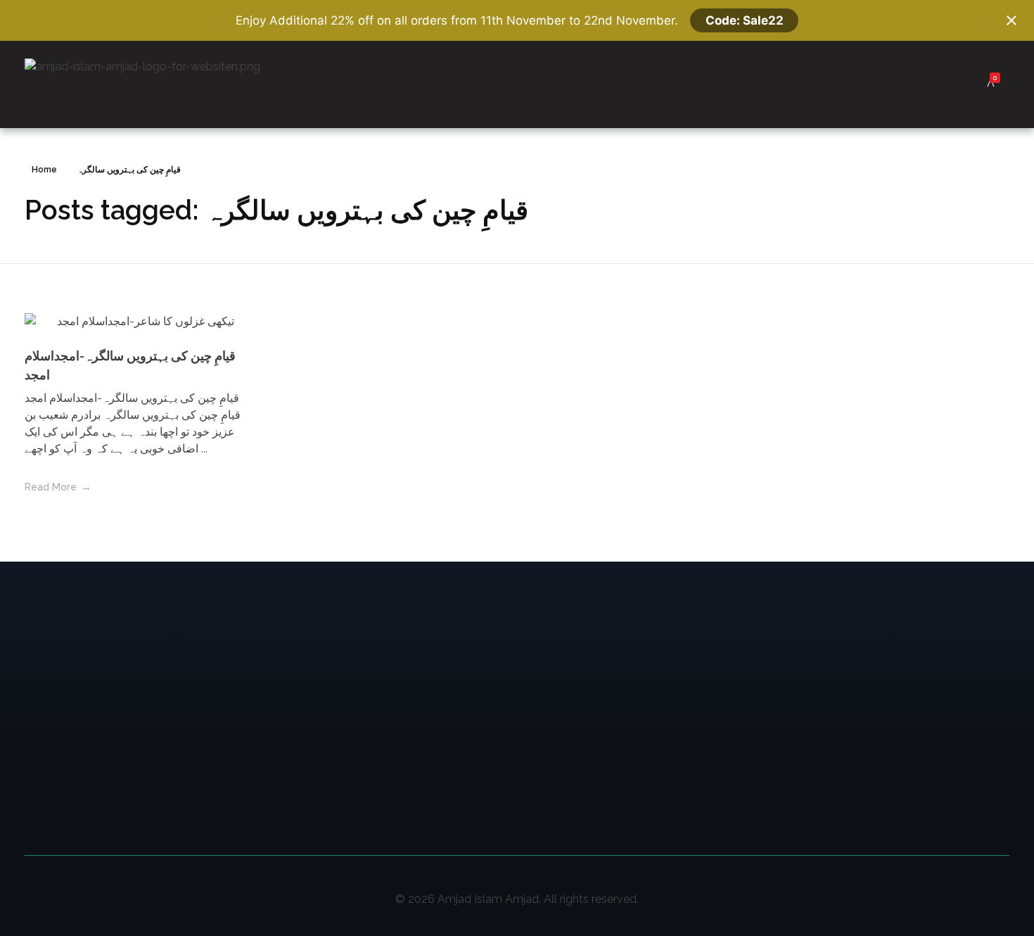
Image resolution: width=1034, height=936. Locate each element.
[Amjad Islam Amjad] (163, 84)
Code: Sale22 (745, 20)
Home (44, 170)
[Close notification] (1011, 20)
